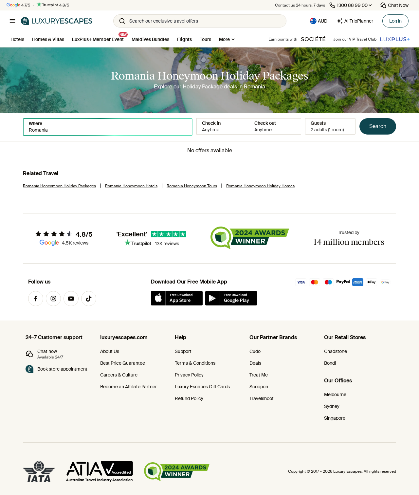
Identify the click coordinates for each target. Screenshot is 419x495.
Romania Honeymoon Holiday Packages (59, 186)
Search (377, 126)
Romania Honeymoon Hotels (131, 186)
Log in (395, 21)
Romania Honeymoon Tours (192, 186)
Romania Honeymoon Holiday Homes (260, 186)
